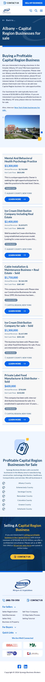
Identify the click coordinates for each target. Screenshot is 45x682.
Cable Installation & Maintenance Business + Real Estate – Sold (22, 270)
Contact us (13, 3)
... (14, 20)
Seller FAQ (6, 618)
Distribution (10, 244)
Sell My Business (33, 3)
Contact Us (23, 557)
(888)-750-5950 (12, 600)
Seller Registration (9, 612)
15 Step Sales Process (31, 615)
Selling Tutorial (28, 618)
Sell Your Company (30, 612)
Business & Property (10, 622)
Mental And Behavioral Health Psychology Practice (21, 160)
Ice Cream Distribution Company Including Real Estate (19, 214)
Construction (11, 300)
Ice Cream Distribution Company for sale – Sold (19, 324)
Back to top (34, 679)
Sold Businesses (8, 615)
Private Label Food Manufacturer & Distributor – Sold (22, 378)
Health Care (10, 188)
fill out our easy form (22, 545)
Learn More (15, 199)
